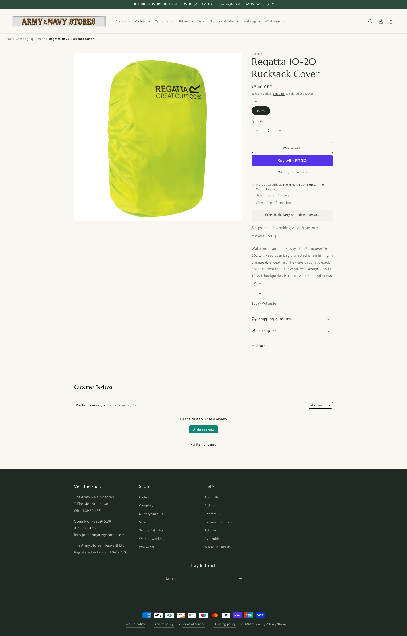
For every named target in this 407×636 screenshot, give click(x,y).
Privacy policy (164, 624)
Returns (210, 530)
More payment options (292, 172)
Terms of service (193, 624)
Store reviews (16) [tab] (122, 405)
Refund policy (135, 624)
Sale (142, 522)
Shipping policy (224, 624)
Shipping (279, 93)
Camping (146, 505)
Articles (210, 505)
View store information (273, 203)
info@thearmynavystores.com (99, 534)
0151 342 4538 (86, 528)
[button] (123, 21)
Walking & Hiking (152, 539)
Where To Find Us (217, 547)
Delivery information (220, 522)
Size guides (212, 539)
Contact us (212, 514)
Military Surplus (151, 514)
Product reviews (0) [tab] (90, 405)
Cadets (144, 497)
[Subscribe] (240, 578)
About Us (211, 497)
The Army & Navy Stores (269, 625)
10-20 (261, 111)
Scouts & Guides (151, 530)
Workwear (147, 547)
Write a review (203, 429)
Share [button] (260, 345)
